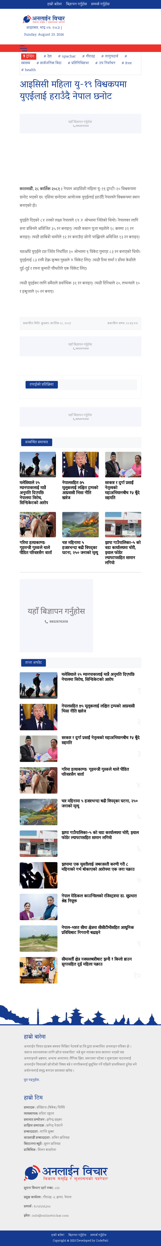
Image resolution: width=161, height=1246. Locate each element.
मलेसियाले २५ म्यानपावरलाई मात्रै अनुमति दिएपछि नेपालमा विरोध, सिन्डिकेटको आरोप (34, 493)
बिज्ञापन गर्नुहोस (76, 4)
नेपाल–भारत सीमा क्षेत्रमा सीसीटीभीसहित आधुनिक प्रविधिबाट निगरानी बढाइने (98, 930)
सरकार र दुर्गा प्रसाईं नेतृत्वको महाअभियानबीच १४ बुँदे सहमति (122, 490)
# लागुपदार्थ (109, 56)
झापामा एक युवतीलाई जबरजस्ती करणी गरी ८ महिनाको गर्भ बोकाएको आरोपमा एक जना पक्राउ (98, 867)
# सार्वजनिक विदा (48, 63)
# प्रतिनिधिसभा (78, 63)
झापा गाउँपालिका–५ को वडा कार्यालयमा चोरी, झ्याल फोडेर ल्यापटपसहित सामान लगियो (100, 835)
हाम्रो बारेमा (54, 4)
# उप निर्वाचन (105, 63)
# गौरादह (88, 56)
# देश (48, 56)
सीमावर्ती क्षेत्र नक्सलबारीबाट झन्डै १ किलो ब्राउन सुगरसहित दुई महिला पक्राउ (97, 962)
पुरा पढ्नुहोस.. (32, 1080)
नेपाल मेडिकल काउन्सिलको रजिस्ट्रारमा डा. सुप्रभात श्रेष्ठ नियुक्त (99, 898)
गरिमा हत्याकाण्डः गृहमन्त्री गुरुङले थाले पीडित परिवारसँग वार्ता (36, 548)
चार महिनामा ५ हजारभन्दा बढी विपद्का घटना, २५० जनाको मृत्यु (80, 548)
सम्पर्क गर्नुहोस (100, 4)
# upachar (67, 56)
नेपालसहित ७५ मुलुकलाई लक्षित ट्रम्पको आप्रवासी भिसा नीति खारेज (80, 490)
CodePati (102, 1241)
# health (28, 70)
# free (127, 63)
